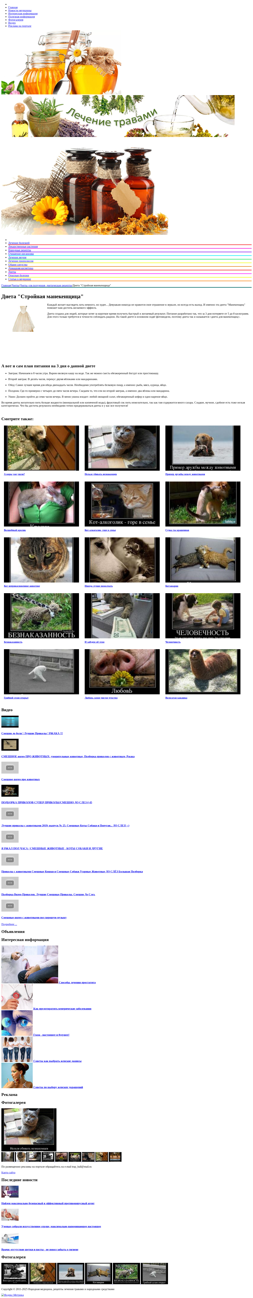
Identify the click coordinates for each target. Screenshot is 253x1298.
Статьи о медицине (19, 279)
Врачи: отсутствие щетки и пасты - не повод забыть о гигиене (39, 1249)
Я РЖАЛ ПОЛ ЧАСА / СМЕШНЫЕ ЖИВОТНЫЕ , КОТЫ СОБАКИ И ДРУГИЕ (52, 848)
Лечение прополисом (20, 260)
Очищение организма (21, 253)
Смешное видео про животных (20, 779)
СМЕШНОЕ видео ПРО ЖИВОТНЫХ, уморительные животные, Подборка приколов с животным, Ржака (68, 756)
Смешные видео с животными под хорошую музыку (34, 917)
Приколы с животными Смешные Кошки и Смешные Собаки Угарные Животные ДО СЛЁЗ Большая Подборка (72, 871)
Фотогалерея (15, 19)
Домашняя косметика (20, 268)
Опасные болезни (18, 275)
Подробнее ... (9, 924)
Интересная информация (23, 13)
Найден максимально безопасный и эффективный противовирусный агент (47, 1203)
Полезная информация (21, 16)
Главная (13, 7)
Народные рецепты (19, 250)
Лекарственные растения (23, 246)
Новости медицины (19, 10)
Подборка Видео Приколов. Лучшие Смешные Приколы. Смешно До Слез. (48, 894)
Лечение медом (17, 257)
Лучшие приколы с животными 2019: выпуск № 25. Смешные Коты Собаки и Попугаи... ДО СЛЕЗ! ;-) (65, 825)
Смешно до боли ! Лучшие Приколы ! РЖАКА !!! (32, 733)
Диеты (12, 271)
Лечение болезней (19, 242)
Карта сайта (8, 1172)
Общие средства (17, 264)
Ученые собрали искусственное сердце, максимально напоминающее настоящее (51, 1226)
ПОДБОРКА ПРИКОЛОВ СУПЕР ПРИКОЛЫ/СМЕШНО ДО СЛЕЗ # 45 (46, 802)
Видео (12, 22)
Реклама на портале (19, 25)
